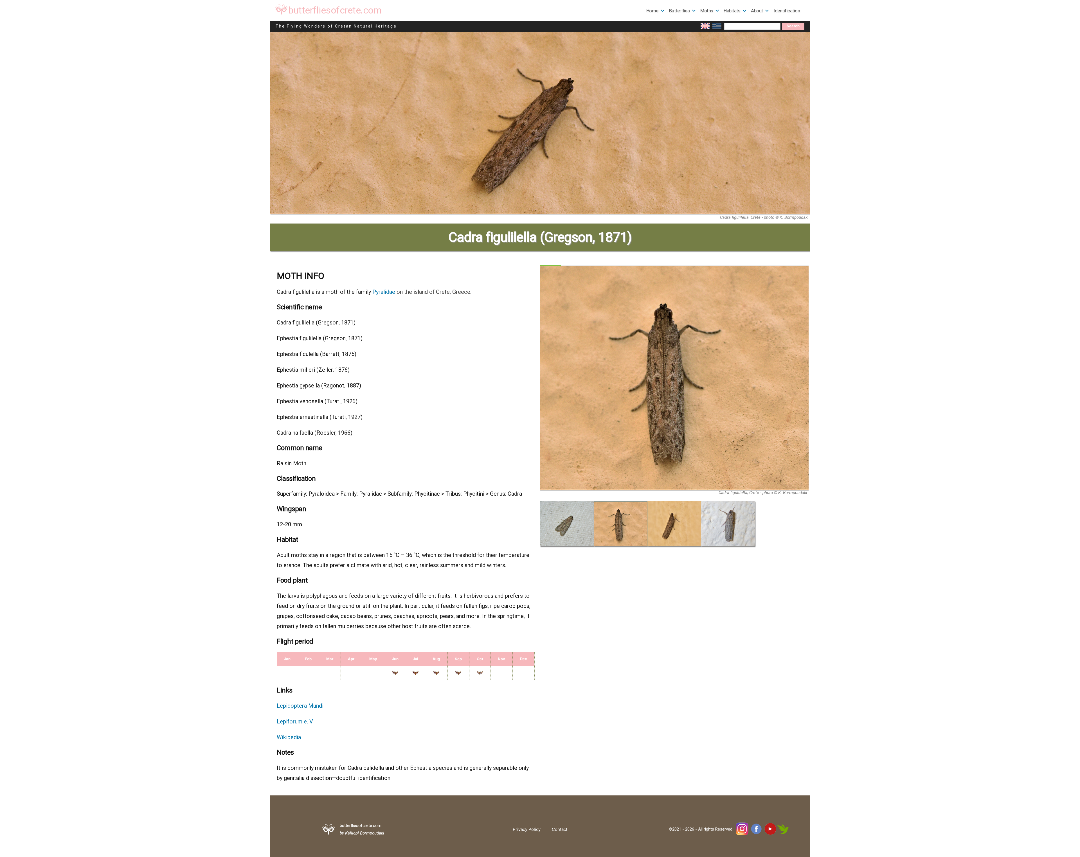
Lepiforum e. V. (295, 721)
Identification (786, 10)
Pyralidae (383, 291)
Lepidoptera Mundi (300, 705)
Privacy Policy (527, 829)
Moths (706, 10)
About (757, 10)
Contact (559, 829)
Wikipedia (289, 737)
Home (652, 10)
